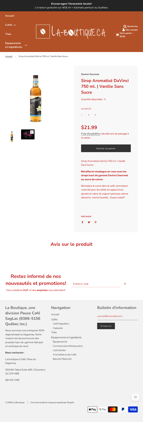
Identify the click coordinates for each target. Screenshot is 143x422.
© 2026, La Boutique (15, 402)
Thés (8, 34)
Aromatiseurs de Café (64, 354)
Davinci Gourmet (90, 74)
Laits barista (59, 350)
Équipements (60, 341)
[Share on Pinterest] (96, 222)
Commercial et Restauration (68, 346)
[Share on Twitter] (89, 222)
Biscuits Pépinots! (62, 358)
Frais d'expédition (90, 133)
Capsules (58, 328)
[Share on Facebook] (83, 222)
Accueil (9, 15)
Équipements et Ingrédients (66, 337)
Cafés (54, 319)
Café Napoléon (61, 323)
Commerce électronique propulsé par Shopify (52, 402)
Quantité (86, 109)
